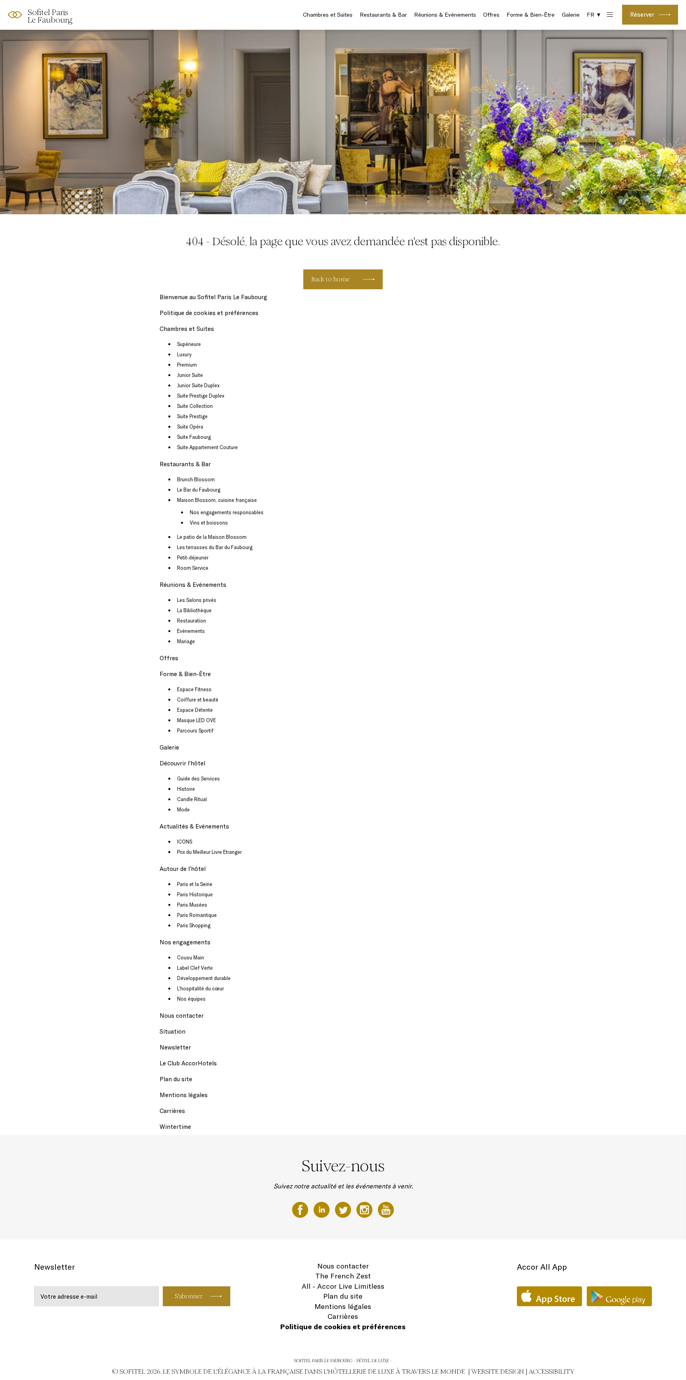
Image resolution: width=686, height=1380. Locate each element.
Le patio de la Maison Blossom (212, 537)
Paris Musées (192, 904)
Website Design (497, 1371)
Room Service (192, 568)
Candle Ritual (192, 799)
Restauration (191, 620)
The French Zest (343, 1275)
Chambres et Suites (328, 14)
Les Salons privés (196, 600)
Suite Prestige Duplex (200, 395)
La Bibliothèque (194, 610)
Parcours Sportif (195, 730)
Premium (187, 364)
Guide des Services (198, 778)
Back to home (330, 279)
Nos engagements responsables (227, 512)
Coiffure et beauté (197, 699)
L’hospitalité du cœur (200, 988)
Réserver (642, 14)
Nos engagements (185, 942)
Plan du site (176, 1079)
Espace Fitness (194, 689)
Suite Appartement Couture (207, 447)
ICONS (184, 841)
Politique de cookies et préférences (209, 313)
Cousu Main (190, 957)
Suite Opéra (190, 426)
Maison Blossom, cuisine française (217, 500)
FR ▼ (594, 14)
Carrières (172, 1111)
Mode (183, 809)
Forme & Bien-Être (531, 14)
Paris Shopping (193, 925)
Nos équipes (191, 999)
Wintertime (175, 1126)
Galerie (571, 14)
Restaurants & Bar (383, 14)
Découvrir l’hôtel (182, 763)
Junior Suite (190, 375)
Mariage (186, 641)
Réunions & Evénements (445, 14)
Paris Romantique (197, 915)
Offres (491, 14)
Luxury (184, 354)
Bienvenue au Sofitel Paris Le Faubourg (213, 297)
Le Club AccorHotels (188, 1063)
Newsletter (175, 1047)
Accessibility (551, 1371)
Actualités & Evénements (194, 826)
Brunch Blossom (196, 479)
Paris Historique (195, 894)
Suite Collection (195, 406)
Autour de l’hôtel (183, 869)
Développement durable (204, 978)
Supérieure (189, 344)
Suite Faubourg (194, 437)
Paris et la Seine (194, 884)
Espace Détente (195, 710)
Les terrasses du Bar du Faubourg (214, 547)
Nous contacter (182, 1015)
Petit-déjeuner (192, 557)
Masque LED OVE (196, 720)
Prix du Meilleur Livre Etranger (209, 852)
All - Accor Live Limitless (343, 1286)
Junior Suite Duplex (198, 385)
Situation (172, 1031)
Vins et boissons (209, 522)
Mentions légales (184, 1095)
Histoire (186, 789)
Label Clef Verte (195, 968)
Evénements (191, 631)
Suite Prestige (192, 416)
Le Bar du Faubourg (198, 489)
